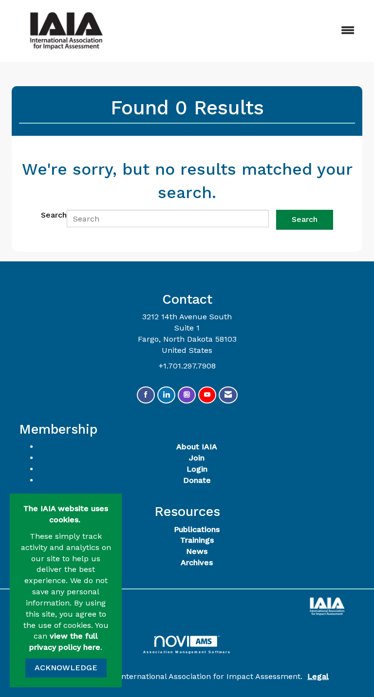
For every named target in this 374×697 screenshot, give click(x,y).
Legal (318, 676)
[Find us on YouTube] (207, 395)
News (196, 551)
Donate (197, 480)
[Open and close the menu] (245, 30)
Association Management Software (187, 652)
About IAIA (196, 446)
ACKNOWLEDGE (66, 667)
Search (54, 215)
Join (197, 457)
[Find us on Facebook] (146, 395)
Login (197, 469)
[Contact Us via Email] (228, 395)
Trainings (197, 540)
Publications (197, 529)
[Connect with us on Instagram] (187, 395)
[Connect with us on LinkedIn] (166, 395)
